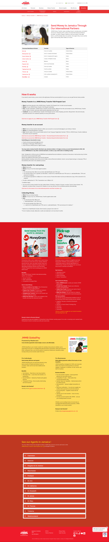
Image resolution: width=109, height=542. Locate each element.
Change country (70, 3)
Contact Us (60, 3)
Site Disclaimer (35, 534)
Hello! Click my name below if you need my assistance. (99, 529)
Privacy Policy (62, 531)
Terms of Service (49, 532)
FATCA (46, 531)
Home (23, 15)
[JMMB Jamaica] (26, 3)
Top (107, 485)
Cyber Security (62, 532)
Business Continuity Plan (36, 532)
